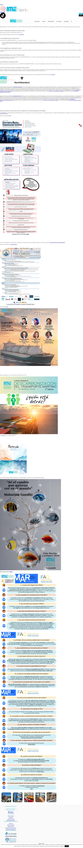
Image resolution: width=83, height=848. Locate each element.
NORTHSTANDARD (18, 86)
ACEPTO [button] (66, 846)
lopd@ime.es (21, 34)
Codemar (1, 4)
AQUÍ (10, 115)
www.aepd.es (52, 74)
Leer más (62, 846)
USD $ (80, 13)
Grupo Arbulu (3, 112)
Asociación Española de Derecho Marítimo (57, 242)
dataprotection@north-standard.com (6, 91)
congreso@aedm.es (13, 244)
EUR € (80, 15)
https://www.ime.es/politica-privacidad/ (56, 91)
